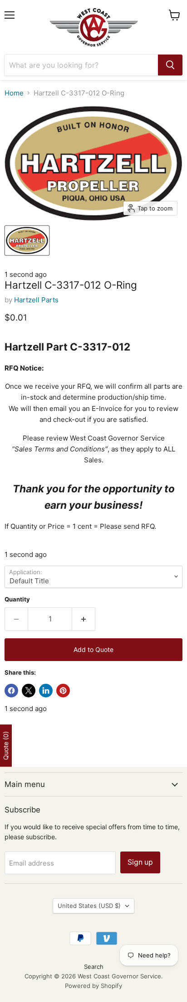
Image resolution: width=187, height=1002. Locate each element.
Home (14, 93)
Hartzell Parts (36, 300)
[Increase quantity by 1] (83, 619)
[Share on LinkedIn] (46, 690)
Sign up (140, 862)
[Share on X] (28, 690)
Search (93, 966)
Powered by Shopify (93, 985)
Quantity (17, 599)
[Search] (170, 65)
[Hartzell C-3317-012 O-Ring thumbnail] (27, 240)
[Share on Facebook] (11, 690)
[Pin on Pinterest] (63, 690)
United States (89, 905)
